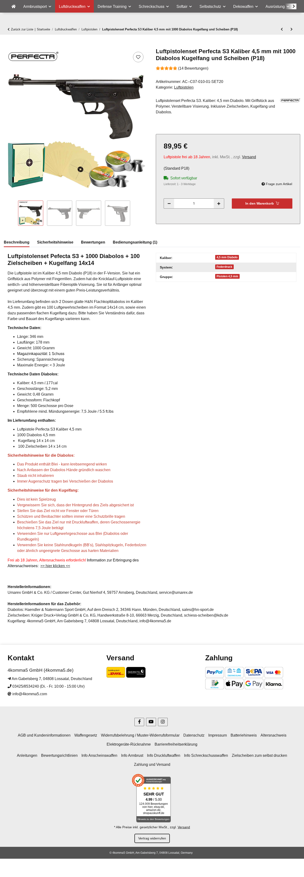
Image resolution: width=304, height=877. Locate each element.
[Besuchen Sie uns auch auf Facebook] (139, 722)
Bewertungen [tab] (93, 242)
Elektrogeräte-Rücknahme (129, 744)
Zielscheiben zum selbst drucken (259, 755)
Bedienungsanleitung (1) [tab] (135, 242)
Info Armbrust (132, 755)
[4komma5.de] (13, 6)
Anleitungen (27, 755)
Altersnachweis (273, 735)
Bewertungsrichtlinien (59, 755)
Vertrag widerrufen (152, 838)
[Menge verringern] (169, 203)
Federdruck (224, 266)
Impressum (217, 735)
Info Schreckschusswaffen (206, 755)
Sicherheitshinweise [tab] (55, 242)
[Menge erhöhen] (219, 203)
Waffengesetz (85, 735)
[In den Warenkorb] (7, 45)
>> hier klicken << (55, 566)
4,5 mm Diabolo (227, 257)
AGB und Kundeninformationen (44, 735)
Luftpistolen (184, 87)
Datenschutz (193, 735)
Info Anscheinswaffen (99, 755)
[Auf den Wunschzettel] (138, 57)
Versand (249, 157)
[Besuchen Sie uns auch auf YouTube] (151, 722)
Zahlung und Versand (152, 764)
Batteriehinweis (244, 735)
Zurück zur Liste (22, 29)
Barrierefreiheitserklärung (176, 744)
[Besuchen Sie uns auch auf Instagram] (163, 722)
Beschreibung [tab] (16, 242)
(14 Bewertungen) (193, 68)
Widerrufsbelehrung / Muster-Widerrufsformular (140, 735)
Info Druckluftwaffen (163, 755)
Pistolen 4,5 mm (227, 276)
